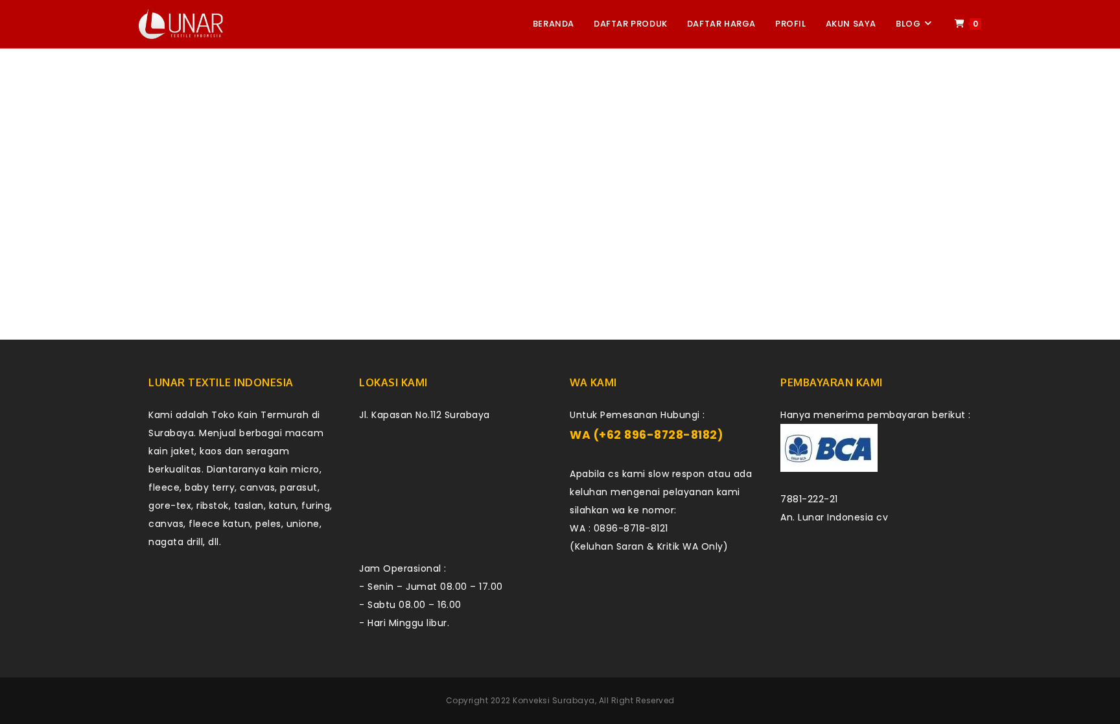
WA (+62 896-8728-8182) (646, 435)
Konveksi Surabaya (554, 700)
